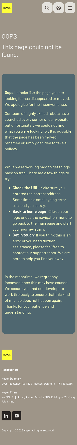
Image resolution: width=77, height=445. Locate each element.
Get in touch (23, 235)
